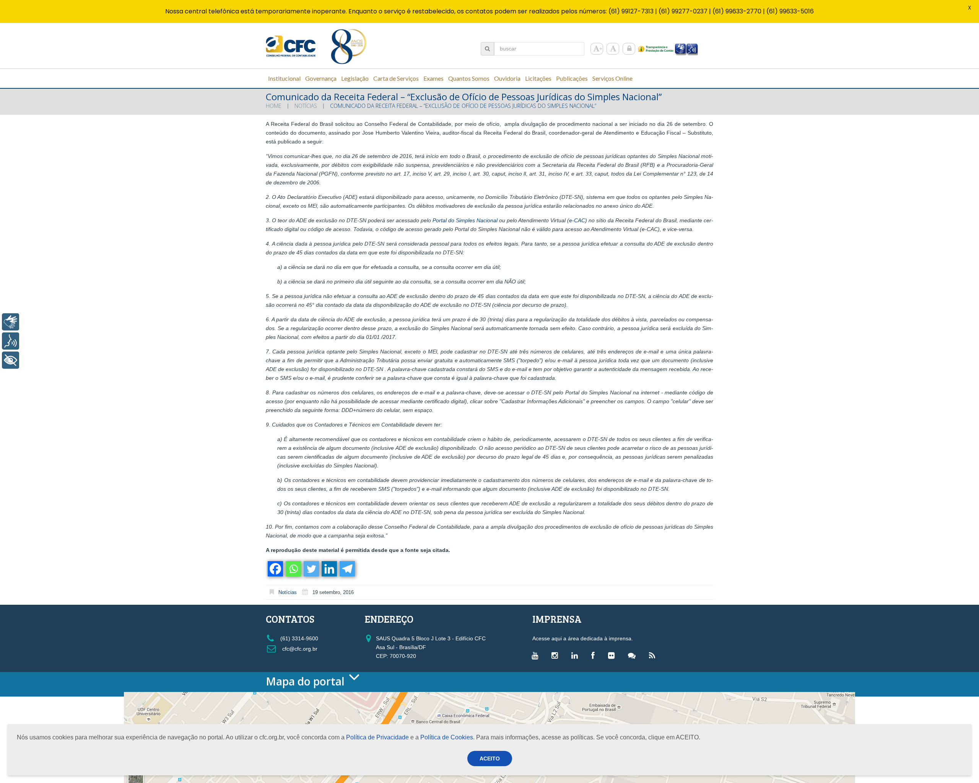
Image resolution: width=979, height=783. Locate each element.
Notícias (305, 105)
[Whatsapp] (293, 568)
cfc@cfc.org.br (299, 649)
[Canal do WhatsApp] (634, 655)
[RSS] (654, 655)
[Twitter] (310, 568)
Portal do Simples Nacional (465, 220)
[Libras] (10, 321)
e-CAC (577, 220)
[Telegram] (346, 568)
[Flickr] (613, 655)
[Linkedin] (328, 568)
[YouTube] (536, 655)
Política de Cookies (446, 737)
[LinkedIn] (576, 655)
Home (273, 105)
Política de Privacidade (377, 737)
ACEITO (490, 758)
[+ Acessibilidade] (10, 360)
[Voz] (10, 341)
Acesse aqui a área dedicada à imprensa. (582, 638)
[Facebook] (275, 568)
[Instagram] (556, 655)
